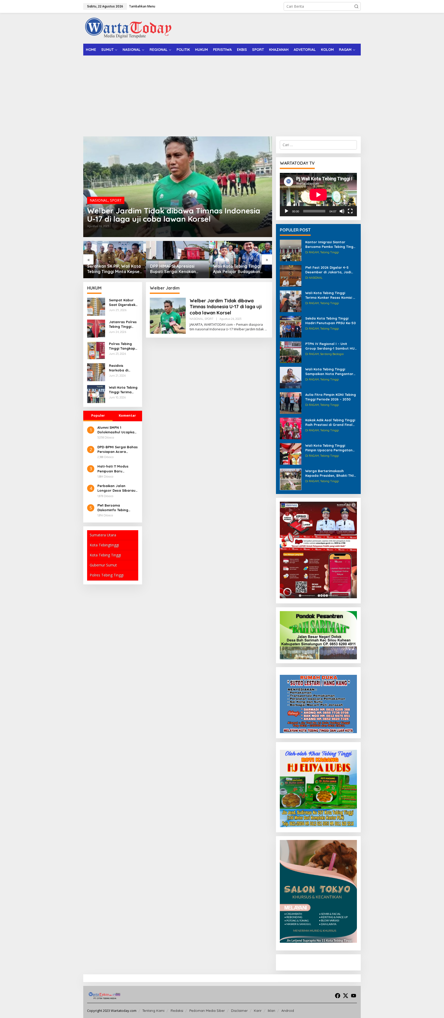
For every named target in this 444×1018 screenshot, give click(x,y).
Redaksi (177, 1010)
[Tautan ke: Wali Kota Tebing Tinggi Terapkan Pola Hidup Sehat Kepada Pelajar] (240, 259)
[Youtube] (353, 995)
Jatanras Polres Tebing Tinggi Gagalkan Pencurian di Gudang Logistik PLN (123, 324)
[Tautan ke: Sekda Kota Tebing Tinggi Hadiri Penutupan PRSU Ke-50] (290, 326)
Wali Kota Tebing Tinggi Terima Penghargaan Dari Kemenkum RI (123, 389)
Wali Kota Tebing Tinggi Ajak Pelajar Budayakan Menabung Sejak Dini (174, 269)
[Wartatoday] (128, 27)
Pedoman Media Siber (207, 1010)
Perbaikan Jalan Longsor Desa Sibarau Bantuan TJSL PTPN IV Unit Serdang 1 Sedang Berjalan (116, 488)
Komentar (127, 415)
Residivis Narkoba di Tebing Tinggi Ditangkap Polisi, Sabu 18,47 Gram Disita (123, 367)
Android (287, 1010)
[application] (318, 194)
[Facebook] (337, 995)
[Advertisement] (222, 94)
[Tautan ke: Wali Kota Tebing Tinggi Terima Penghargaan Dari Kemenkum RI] (96, 393)
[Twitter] (345, 995)
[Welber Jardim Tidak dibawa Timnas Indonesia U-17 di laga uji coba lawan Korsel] (266, 329)
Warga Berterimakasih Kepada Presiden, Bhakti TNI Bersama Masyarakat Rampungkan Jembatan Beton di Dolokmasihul (329, 473)
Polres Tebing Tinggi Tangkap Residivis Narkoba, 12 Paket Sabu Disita (122, 346)
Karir (258, 1010)
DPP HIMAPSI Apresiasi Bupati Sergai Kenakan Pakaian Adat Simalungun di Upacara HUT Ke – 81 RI (114, 269)
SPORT (116, 200)
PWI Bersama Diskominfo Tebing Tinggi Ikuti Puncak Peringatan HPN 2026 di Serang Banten (117, 507)
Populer (98, 415)
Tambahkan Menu (142, 6)
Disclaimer (239, 1010)
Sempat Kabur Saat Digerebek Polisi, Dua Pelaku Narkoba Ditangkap (122, 302)
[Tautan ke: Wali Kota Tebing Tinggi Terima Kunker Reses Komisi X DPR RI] (290, 300)
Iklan (271, 1010)
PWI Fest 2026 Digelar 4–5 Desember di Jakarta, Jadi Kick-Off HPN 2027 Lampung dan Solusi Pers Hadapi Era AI (330, 269)
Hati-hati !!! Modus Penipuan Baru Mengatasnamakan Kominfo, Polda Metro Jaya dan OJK (116, 468)
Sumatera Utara (103, 535)
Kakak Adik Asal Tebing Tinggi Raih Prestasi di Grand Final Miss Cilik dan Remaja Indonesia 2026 (330, 422)
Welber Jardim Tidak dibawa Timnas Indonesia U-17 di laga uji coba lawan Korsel (173, 215)
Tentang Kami (153, 1010)
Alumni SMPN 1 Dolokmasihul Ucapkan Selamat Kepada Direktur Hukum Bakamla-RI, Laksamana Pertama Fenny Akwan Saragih (116, 429)
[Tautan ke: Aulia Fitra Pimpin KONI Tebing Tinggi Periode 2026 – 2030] (290, 402)
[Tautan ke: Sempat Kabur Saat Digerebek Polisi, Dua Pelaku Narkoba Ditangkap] (96, 306)
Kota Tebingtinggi (104, 545)
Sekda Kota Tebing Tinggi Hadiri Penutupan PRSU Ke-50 (330, 320)
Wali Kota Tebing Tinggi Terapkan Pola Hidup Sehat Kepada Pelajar (240, 269)
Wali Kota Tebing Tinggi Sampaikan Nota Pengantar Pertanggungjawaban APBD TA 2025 (329, 371)
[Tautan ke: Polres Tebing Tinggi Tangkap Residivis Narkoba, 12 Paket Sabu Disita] (96, 350)
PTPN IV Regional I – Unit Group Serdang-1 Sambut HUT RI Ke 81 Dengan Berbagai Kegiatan (331, 346)
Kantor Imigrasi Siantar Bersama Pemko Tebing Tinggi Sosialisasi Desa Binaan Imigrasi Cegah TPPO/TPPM (330, 244)
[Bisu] (342, 211)
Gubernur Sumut (103, 565)
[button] (356, 6)
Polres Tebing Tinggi (107, 575)
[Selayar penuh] (350, 211)
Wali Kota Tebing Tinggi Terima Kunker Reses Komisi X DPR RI (330, 295)
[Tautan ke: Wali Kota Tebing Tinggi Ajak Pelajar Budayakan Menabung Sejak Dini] (177, 259)
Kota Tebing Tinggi (105, 555)
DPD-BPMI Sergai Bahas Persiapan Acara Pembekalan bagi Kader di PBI (117, 449)
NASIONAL (99, 200)
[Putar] (286, 211)
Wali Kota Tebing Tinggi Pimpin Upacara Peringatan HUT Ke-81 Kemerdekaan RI (329, 447)
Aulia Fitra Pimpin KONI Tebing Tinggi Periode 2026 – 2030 (330, 397)
